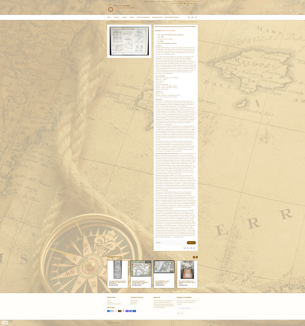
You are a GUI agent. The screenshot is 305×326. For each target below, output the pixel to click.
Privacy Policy (133, 302)
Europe (113, 22)
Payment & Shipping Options (163, 1)
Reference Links (134, 300)
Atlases (116, 17)
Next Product (193, 22)
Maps (108, 17)
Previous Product (183, 22)
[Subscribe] (195, 308)
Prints (132, 17)
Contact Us (188, 1)
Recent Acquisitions (143, 17)
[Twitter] (178, 313)
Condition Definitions (178, 1)
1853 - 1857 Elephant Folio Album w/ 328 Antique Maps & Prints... (117, 282)
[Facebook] (182, 313)
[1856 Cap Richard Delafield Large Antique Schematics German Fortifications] (129, 41)
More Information (161, 307)
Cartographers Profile (172, 17)
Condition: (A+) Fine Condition (165, 39)
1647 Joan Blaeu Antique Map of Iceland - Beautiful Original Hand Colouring (163, 282)
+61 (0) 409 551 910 (176, 3)
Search (109, 300)
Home (108, 22)
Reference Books (157, 17)
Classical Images (115, 322)
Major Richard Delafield (169, 30)
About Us (195, 1)
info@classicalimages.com (191, 3)
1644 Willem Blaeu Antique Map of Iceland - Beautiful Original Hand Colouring (187, 282)
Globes (124, 17)
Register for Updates (149, 1)
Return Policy (133, 304)
